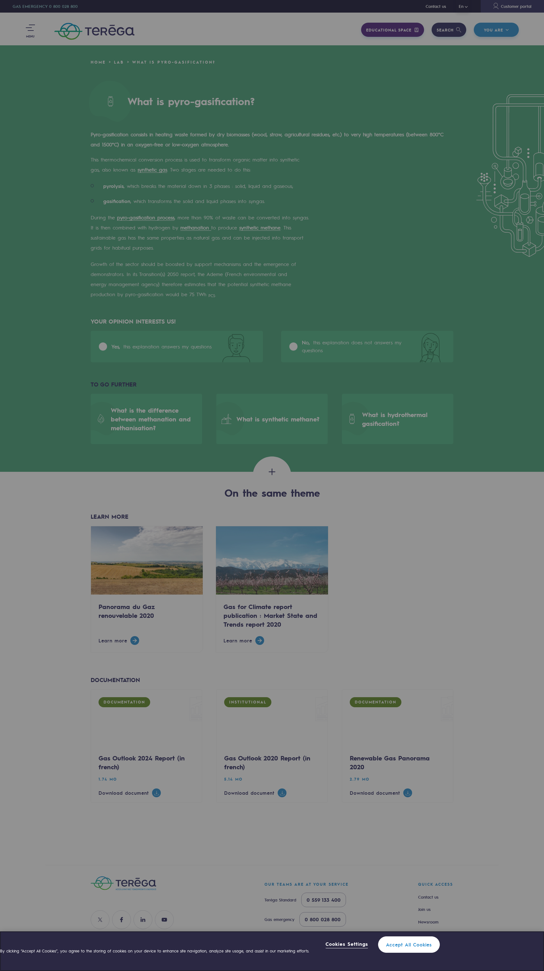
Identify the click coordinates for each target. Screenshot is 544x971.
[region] (272, 951)
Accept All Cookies (409, 944)
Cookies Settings (347, 944)
